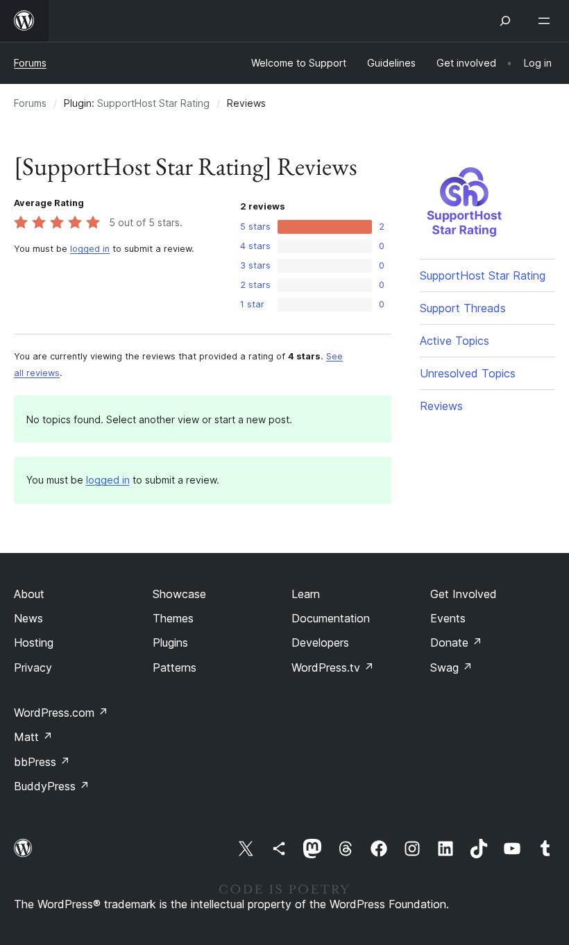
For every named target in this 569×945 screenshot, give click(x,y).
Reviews (441, 406)
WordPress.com (61, 713)
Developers (320, 642)
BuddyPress (52, 786)
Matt (33, 737)
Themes (173, 618)
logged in (90, 249)
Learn (305, 594)
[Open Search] (505, 21)
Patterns (174, 667)
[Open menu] (547, 21)
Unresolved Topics (468, 373)
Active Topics (454, 341)
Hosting (33, 642)
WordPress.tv (332, 667)
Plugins (170, 642)
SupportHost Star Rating (153, 103)
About (29, 594)
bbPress (42, 762)
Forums (30, 63)
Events (448, 618)
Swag (451, 667)
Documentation (330, 618)
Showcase (179, 594)
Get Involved (463, 594)
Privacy (33, 667)
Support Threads (463, 308)
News (28, 618)
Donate (456, 642)
